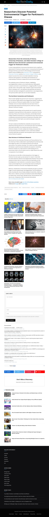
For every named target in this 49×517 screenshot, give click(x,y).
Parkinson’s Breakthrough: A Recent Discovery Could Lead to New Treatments (34, 215)
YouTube (6, 457)
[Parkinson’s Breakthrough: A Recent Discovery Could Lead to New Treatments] (35, 207)
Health (6, 8)
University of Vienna (28, 72)
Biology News (7, 471)
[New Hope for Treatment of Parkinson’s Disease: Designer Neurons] (35, 242)
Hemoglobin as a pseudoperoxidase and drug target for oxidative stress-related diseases (19, 353)
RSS (5, 463)
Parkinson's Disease (26, 187)
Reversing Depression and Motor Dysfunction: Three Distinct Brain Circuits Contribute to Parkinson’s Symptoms (13, 250)
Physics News (7, 479)
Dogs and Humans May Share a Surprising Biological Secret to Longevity (28, 438)
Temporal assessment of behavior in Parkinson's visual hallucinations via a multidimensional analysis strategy (23, 345)
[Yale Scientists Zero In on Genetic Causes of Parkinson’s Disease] (35, 224)
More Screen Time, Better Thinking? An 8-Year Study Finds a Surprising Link (28, 419)
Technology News (7, 485)
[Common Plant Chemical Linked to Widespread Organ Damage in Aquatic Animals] (7, 433)
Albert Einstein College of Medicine (31, 74)
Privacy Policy (32, 514)
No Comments (23, 19)
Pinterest (6, 459)
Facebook (6, 453)
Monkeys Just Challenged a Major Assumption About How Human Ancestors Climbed (21, 503)
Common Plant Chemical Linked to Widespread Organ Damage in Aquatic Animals (26, 432)
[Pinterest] (5, 37)
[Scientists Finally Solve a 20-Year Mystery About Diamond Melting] (7, 407)
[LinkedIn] (5, 34)
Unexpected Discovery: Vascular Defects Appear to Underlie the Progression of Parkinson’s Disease (13, 267)
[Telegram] (5, 40)
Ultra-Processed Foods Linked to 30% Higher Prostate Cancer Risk (26, 412)
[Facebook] (5, 29)
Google (16, 183)
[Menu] (5, 2)
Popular (32, 187)
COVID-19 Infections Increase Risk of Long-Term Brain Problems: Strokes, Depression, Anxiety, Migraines (13, 216)
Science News (7, 481)
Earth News (6, 475)
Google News (24, 183)
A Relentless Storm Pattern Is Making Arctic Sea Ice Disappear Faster (18, 501)
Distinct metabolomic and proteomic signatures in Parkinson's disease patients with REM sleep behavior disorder (24, 335)
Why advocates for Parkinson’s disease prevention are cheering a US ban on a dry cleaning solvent (21, 342)
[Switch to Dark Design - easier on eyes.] (42, 1)
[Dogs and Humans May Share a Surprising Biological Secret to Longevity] (7, 440)
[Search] (44, 2)
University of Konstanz (14, 74)
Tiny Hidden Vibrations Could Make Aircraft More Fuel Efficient (16, 493)
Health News (6, 477)
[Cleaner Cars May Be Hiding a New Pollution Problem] (7, 427)
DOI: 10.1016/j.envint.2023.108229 (16, 179)
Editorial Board (26, 514)
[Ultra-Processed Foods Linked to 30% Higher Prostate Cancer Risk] (7, 414)
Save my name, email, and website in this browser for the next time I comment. (23, 316)
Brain (20, 187)
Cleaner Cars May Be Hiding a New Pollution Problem (24, 425)
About (16, 514)
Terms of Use (39, 514)
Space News (6, 483)
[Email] (5, 42)
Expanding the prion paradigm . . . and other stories (13, 327)
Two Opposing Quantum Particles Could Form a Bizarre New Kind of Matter (19, 496)
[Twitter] (5, 32)
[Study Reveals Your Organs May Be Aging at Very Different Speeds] (7, 401)
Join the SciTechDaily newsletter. (31, 182)
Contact (20, 514)
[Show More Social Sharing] (37, 23)
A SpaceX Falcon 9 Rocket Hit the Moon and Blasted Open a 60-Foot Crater (27, 393)
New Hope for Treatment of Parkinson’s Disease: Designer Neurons (34, 249)
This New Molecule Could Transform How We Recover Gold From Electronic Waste (20, 498)
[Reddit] (5, 45)
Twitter (5, 455)
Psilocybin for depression (8, 360)
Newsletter (6, 461)
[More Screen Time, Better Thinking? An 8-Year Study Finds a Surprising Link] (7, 420)
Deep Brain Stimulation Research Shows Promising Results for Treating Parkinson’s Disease (34, 267)
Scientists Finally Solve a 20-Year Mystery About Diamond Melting (27, 406)
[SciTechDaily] (24, 2)
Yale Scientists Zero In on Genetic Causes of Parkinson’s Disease (35, 232)
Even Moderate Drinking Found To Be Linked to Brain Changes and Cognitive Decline (13, 233)
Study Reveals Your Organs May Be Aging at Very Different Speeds (27, 399)
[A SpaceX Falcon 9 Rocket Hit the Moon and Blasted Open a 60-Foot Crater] (7, 394)
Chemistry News (7, 473)
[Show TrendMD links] (44, 365)
